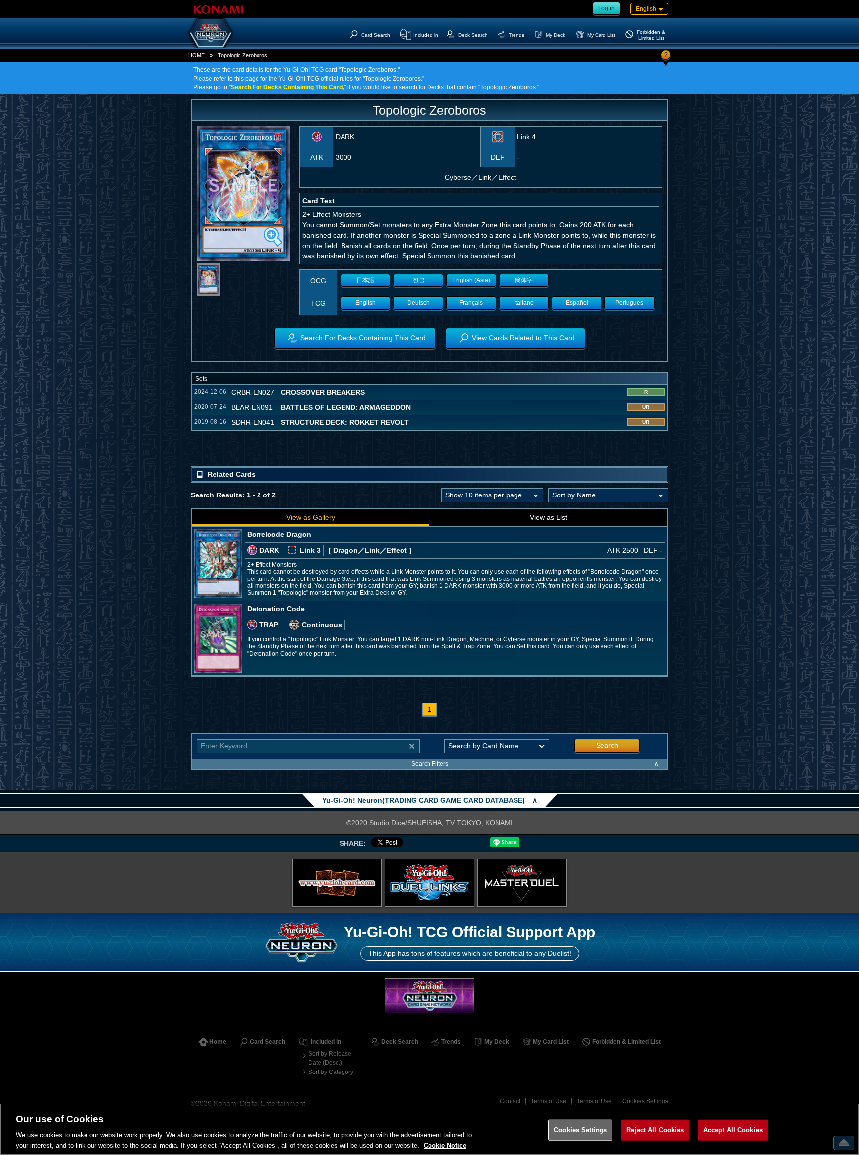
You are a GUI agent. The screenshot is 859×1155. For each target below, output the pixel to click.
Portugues (629, 302)
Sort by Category (330, 1072)
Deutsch (418, 302)
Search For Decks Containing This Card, (287, 87)
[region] (429, 1129)
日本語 (365, 280)
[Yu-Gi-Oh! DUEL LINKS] (429, 883)
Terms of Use (548, 1101)
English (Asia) (471, 280)
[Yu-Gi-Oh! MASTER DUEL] (522, 883)
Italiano (524, 302)
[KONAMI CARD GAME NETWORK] (429, 995)
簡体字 (524, 280)
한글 (419, 280)
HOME (196, 55)
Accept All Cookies (733, 1130)
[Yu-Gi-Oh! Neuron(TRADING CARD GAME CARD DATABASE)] (211, 33)
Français (471, 302)
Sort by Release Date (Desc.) (329, 1058)
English (365, 302)
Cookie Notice (445, 1145)
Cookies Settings (645, 1101)
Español (577, 302)
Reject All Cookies (655, 1130)
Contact (510, 1101)
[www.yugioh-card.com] (337, 883)
